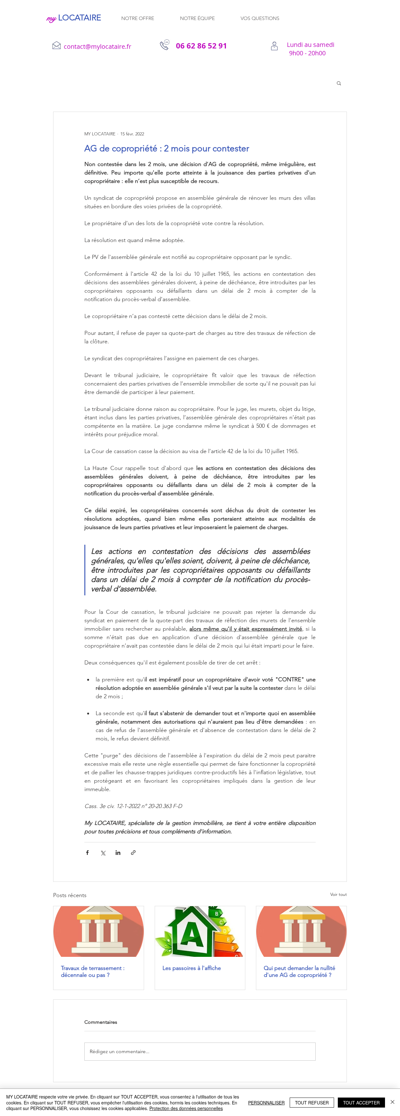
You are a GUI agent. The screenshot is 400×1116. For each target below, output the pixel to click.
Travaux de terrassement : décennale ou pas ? (93, 971)
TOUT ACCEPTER (361, 1102)
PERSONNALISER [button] (266, 1102)
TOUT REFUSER (312, 1102)
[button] (339, 82)
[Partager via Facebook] (87, 853)
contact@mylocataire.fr (97, 46)
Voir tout (338, 894)
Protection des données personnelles (186, 1108)
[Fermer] (392, 1102)
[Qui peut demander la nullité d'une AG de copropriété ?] (301, 931)
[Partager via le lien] (133, 853)
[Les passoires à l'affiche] (200, 931)
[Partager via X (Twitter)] (103, 853)
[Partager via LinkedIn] (118, 853)
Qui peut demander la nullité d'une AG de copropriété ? (299, 971)
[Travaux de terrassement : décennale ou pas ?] (98, 931)
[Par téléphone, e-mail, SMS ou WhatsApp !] (274, 46)
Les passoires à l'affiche (191, 968)
